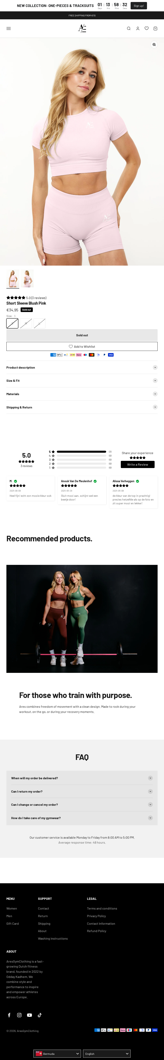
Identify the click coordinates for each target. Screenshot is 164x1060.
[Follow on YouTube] (29, 1015)
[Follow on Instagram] (19, 1015)
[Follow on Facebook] (9, 1015)
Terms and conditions (102, 908)
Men (9, 916)
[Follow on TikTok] (39, 1015)
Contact (43, 908)
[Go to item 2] (27, 279)
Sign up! (139, 5)
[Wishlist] (146, 28)
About (42, 931)
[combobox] (57, 1054)
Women (11, 908)
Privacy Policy (96, 916)
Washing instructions (53, 938)
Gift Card (12, 923)
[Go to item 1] (12, 279)
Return (43, 916)
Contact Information (101, 923)
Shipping (44, 923)
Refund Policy (96, 931)
